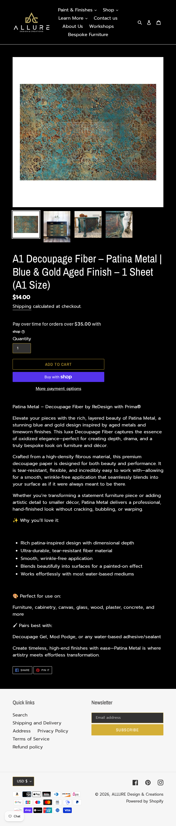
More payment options (58, 389)
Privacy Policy (53, 730)
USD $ (22, 781)
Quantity (22, 338)
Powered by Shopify (144, 801)
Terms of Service (31, 738)
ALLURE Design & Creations (137, 794)
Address (22, 730)
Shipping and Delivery (37, 722)
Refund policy (28, 746)
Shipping (22, 306)
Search (20, 714)
